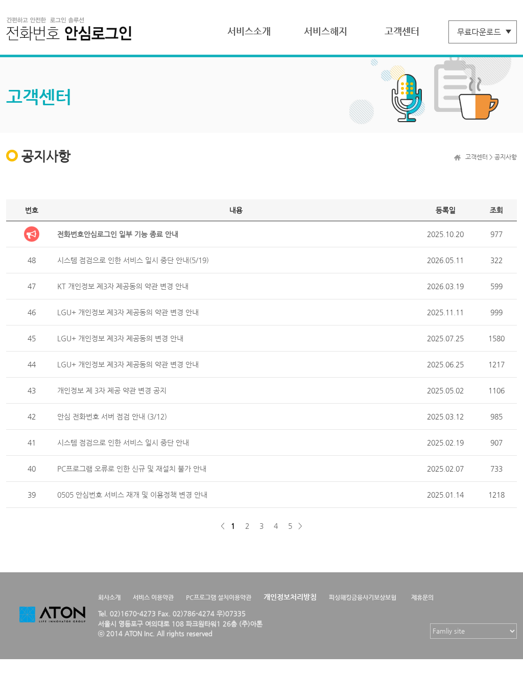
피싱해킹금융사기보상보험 (362, 597)
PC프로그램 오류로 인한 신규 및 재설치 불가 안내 (131, 468)
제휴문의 (422, 597)
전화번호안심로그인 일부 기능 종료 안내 (117, 234)
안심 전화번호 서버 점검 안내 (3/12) (112, 416)
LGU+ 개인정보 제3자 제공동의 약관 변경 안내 (128, 312)
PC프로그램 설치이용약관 (218, 597)
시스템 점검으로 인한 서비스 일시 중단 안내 (123, 442)
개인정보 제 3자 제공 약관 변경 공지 (112, 390)
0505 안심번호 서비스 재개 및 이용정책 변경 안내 (132, 495)
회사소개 (109, 597)
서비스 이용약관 (153, 597)
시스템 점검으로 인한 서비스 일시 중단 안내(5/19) (133, 260)
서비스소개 (249, 31)
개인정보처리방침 (290, 597)
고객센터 (402, 31)
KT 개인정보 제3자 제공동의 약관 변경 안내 (122, 286)
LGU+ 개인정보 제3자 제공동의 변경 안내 (120, 338)
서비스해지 (325, 31)
